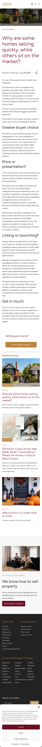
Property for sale (26, 626)
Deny (21, 733)
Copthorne (5, 671)
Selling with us (6, 632)
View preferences (21, 739)
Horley (17, 671)
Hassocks (18, 665)
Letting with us (6, 635)
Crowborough (6, 677)
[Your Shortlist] (35, 4)
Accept (21, 727)
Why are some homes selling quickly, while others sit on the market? (20, 397)
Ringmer (30, 671)
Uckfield (30, 680)
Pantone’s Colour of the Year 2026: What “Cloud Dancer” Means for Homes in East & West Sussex (19, 453)
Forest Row (18, 663)
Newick (30, 668)
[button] (39, 707)
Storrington (31, 677)
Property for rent (26, 635)
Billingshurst (6, 663)
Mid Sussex (31, 665)
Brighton (5, 665)
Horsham (18, 674)
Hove (16, 677)
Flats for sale (25, 632)
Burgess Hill (6, 668)
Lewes (17, 682)
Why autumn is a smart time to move (19, 514)
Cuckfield (5, 680)
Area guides (6, 638)
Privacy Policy (25, 744)
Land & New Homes (21, 680)
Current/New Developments (11, 649)
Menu (39, 4)
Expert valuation (7, 643)
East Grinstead (6, 682)
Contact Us (5, 629)
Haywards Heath (20, 668)
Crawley (4, 674)
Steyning (30, 674)
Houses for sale (26, 629)
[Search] (32, 4)
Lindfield (30, 663)
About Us (5, 626)
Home (4, 29)
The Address (11, 29)
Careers (4, 646)
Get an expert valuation (21, 345)
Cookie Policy (15, 744)
